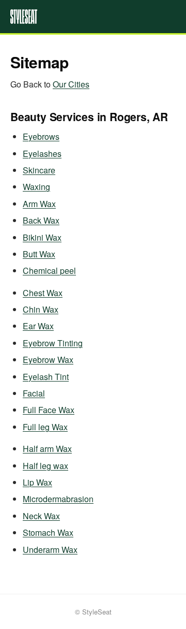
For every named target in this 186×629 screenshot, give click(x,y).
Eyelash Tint (46, 377)
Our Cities (71, 84)
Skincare (39, 170)
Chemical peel (49, 270)
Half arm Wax (47, 449)
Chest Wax (43, 293)
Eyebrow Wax (48, 359)
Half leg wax (45, 466)
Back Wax (41, 220)
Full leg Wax (45, 427)
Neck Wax (41, 516)
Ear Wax (38, 326)
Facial (34, 393)
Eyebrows (41, 136)
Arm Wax (39, 204)
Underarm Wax (50, 549)
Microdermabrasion (58, 499)
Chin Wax (40, 309)
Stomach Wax (48, 532)
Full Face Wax (48, 410)
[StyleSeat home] (93, 16)
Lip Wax (37, 482)
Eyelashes (42, 153)
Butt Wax (39, 254)
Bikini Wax (42, 237)
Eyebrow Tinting (53, 343)
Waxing (36, 187)
